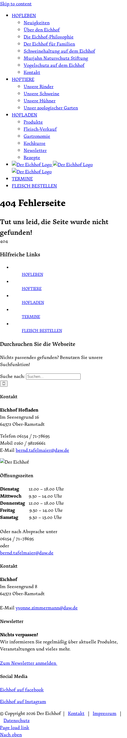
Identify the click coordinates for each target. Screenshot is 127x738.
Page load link (14, 727)
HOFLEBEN (32, 274)
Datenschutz (17, 720)
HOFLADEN (33, 302)
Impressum (104, 713)
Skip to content (16, 3)
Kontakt (76, 713)
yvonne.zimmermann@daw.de (47, 607)
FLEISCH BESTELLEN (42, 330)
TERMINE (31, 316)
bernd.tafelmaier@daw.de (42, 450)
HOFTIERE (32, 288)
